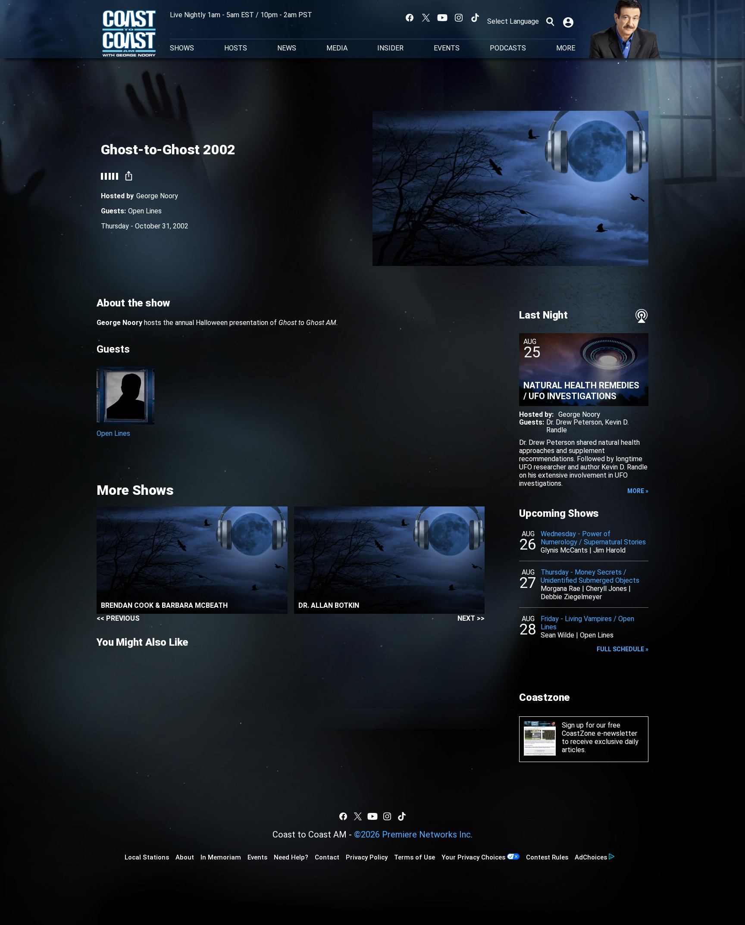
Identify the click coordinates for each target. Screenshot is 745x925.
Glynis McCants (564, 550)
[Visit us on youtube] (442, 17)
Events (447, 48)
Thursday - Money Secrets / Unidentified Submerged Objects (590, 576)
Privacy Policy (367, 857)
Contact (327, 857)
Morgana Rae (560, 588)
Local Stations (147, 857)
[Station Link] (129, 34)
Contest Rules (547, 857)
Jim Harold (609, 550)
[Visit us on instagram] (459, 17)
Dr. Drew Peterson (574, 422)
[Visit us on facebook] (409, 17)
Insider (390, 48)
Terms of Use (414, 857)
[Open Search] (550, 21)
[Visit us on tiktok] (475, 17)
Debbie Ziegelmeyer (571, 597)
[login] (569, 22)
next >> (471, 618)
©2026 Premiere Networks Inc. (413, 834)
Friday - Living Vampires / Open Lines (587, 623)
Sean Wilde (557, 635)
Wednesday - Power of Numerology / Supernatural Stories (593, 538)
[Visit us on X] (426, 17)
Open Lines (145, 211)
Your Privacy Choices (473, 857)
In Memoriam (220, 857)
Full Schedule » (622, 649)
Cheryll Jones (606, 588)
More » (637, 490)
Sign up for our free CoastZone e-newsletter (599, 729)
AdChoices (591, 857)
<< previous (118, 618)
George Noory (157, 196)
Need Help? (291, 857)
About (184, 857)
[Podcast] (641, 316)
